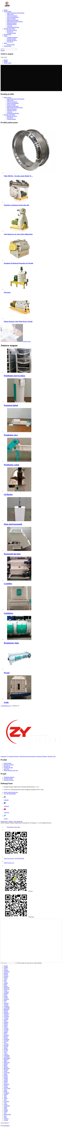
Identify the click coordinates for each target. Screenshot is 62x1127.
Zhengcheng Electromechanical (27, 756)
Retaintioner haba (11, 643)
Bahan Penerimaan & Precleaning (15, 13)
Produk (6, 61)
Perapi (6, 673)
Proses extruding (11, 18)
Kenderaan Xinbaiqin (41, 756)
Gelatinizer (8, 613)
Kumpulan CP (4, 756)
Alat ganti (9, 26)
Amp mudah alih (18, 821)
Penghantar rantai (11, 465)
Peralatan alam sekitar (9, 28)
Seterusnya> (8, 705)
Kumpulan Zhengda (13, 756)
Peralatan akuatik (11, 33)
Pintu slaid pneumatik (13, 524)
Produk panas (4, 821)
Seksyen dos (10, 14)
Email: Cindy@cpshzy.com (11, 792)
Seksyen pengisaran (12, 15)
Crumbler (8, 584)
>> (11, 705)
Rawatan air (10, 31)
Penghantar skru (11, 435)
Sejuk (6, 702)
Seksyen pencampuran (13, 17)
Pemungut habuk (11, 405)
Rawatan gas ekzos (12, 30)
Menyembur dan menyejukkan (15, 21)
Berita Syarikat (11, 44)
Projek (5, 36)
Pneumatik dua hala (12, 554)
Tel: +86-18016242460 (10, 793)
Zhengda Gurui (52, 756)
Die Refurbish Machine (13, 27)
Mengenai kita (7, 34)
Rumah (6, 10)
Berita (5, 43)
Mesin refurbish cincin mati (11, 770)
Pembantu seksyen (12, 24)
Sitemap (11, 821)
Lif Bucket (8, 494)
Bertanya (7, 1125)
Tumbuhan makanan (12, 37)
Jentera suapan (7, 11)
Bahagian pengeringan (13, 20)
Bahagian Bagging (12, 23)
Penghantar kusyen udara (14, 376)
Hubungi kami (7, 46)
